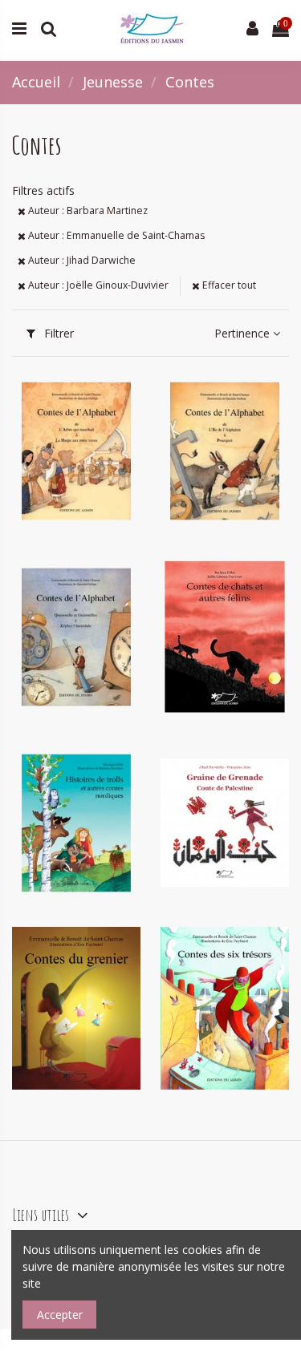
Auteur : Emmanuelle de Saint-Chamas (115, 235)
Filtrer (57, 333)
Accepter (60, 1314)
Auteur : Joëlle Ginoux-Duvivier (97, 285)
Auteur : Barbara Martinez (87, 210)
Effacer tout (228, 285)
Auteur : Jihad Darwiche (81, 260)
